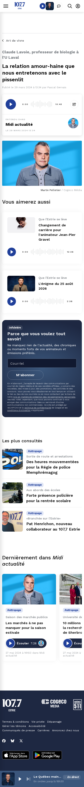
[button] (20, 779)
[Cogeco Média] (54, 706)
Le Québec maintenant (47, 776)
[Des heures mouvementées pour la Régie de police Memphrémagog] (12, 459)
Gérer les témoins (14, 726)
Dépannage (54, 721)
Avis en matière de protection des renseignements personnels (44, 397)
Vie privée (38, 721)
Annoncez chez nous (65, 730)
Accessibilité (37, 726)
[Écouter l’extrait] (11, 104)
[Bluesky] (12, 741)
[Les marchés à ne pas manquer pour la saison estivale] (29, 589)
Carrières (43, 730)
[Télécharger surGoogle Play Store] (47, 755)
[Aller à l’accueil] (20, 8)
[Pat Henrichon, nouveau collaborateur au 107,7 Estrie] (12, 521)
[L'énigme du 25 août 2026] (21, 283)
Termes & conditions (15, 721)
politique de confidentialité (37, 408)
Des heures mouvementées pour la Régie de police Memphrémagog (52, 467)
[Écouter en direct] (42, 6)
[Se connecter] (78, 6)
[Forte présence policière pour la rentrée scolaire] (12, 492)
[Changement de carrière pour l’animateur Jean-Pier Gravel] (21, 225)
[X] (21, 741)
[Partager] (74, 104)
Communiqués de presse (18, 730)
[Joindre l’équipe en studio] (59, 6)
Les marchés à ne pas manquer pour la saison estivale (26, 628)
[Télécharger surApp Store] (15, 755)
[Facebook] (4, 741)
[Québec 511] (77, 709)
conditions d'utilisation (19, 410)
